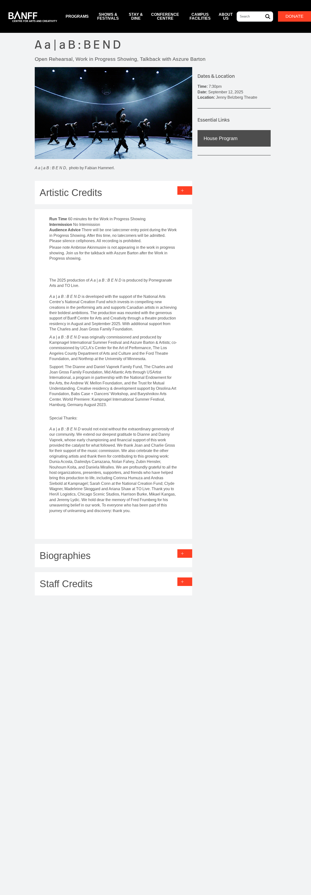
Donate (294, 16)
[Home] (33, 16)
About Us (226, 16)
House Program (221, 138)
